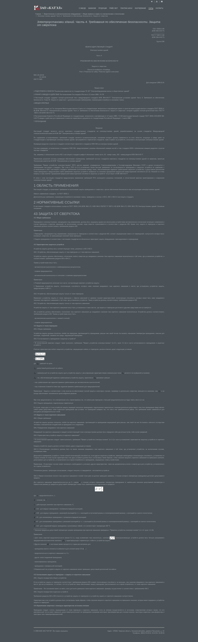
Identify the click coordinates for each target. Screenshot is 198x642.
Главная (38, 14)
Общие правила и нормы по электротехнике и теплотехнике (103, 14)
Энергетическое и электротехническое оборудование (62, 14)
